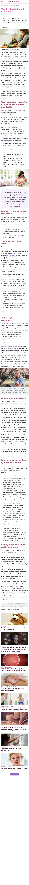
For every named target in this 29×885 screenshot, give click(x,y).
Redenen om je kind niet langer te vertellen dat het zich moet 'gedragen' (14, 708)
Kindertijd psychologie (7, 645)
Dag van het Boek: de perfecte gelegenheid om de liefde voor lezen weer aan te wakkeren (13, 729)
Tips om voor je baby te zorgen (9, 686)
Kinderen (3, 747)
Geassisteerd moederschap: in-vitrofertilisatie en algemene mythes (13, 669)
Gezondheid (4, 626)
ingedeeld (9, 140)
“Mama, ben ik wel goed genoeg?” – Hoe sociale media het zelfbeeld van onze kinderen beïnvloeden (13, 649)
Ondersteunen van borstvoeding (12, 235)
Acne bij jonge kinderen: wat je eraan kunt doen (14, 769)
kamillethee (12, 255)
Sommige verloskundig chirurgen (10, 346)
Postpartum (16, 5)
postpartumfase (20, 110)
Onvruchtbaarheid (6, 667)
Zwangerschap (4, 5)
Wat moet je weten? (6, 766)
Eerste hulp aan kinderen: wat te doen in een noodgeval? (14, 629)
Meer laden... (14, 774)
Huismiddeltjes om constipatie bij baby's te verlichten (12, 689)
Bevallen (11, 5)
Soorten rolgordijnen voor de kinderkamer (11, 749)
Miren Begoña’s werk (11, 435)
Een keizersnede (6, 323)
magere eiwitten (15, 586)
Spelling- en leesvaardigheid (8, 725)
